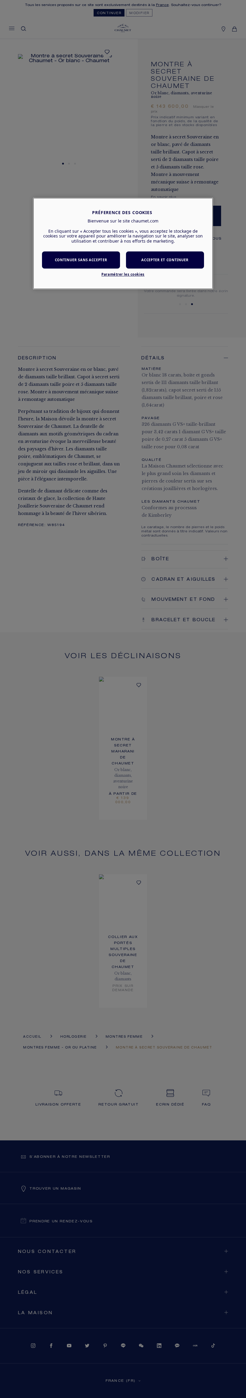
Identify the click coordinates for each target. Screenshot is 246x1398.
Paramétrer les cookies (123, 274)
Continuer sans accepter (81, 260)
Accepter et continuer (164, 260)
